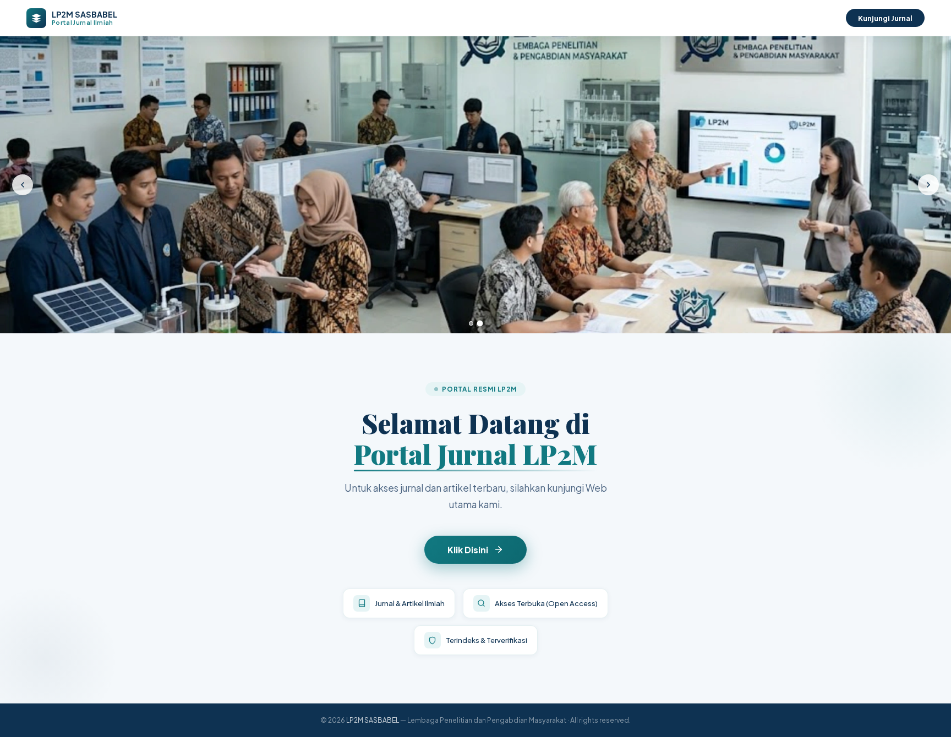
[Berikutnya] (928, 184)
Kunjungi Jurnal (885, 18)
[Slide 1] (471, 324)
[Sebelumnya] (22, 184)
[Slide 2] (480, 323)
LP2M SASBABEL (372, 720)
